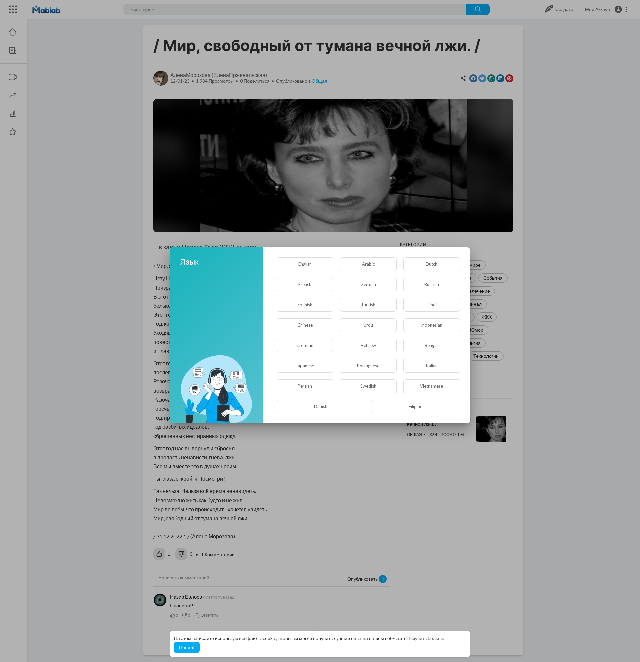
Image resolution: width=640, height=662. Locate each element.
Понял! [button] (187, 647)
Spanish (304, 304)
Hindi (432, 304)
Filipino (416, 406)
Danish (320, 406)
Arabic (368, 264)
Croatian (304, 345)
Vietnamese (431, 386)
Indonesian (431, 325)
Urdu (368, 325)
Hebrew (368, 345)
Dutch (431, 264)
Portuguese (368, 365)
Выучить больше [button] (426, 638)
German (368, 284)
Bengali (432, 345)
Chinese (305, 325)
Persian (305, 386)
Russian (431, 284)
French (304, 284)
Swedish (368, 386)
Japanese (305, 365)
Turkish (368, 304)
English (305, 264)
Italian (432, 365)
